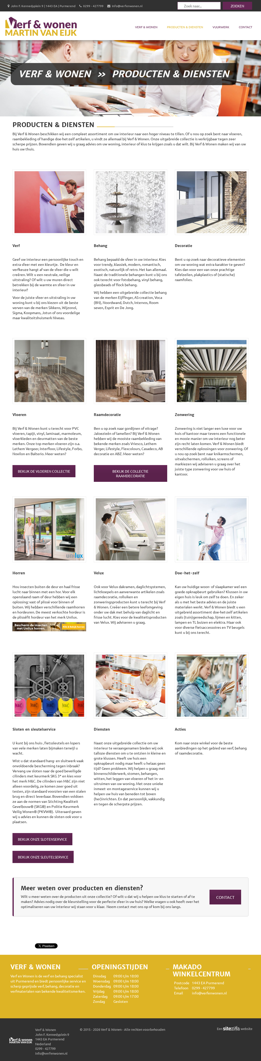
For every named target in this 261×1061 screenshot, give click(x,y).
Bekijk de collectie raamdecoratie (130, 473)
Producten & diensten (185, 27)
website (246, 1028)
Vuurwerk (221, 27)
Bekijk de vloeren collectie (44, 471)
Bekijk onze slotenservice (42, 839)
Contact (245, 27)
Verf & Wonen (146, 27)
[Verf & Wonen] (41, 25)
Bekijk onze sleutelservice (43, 857)
